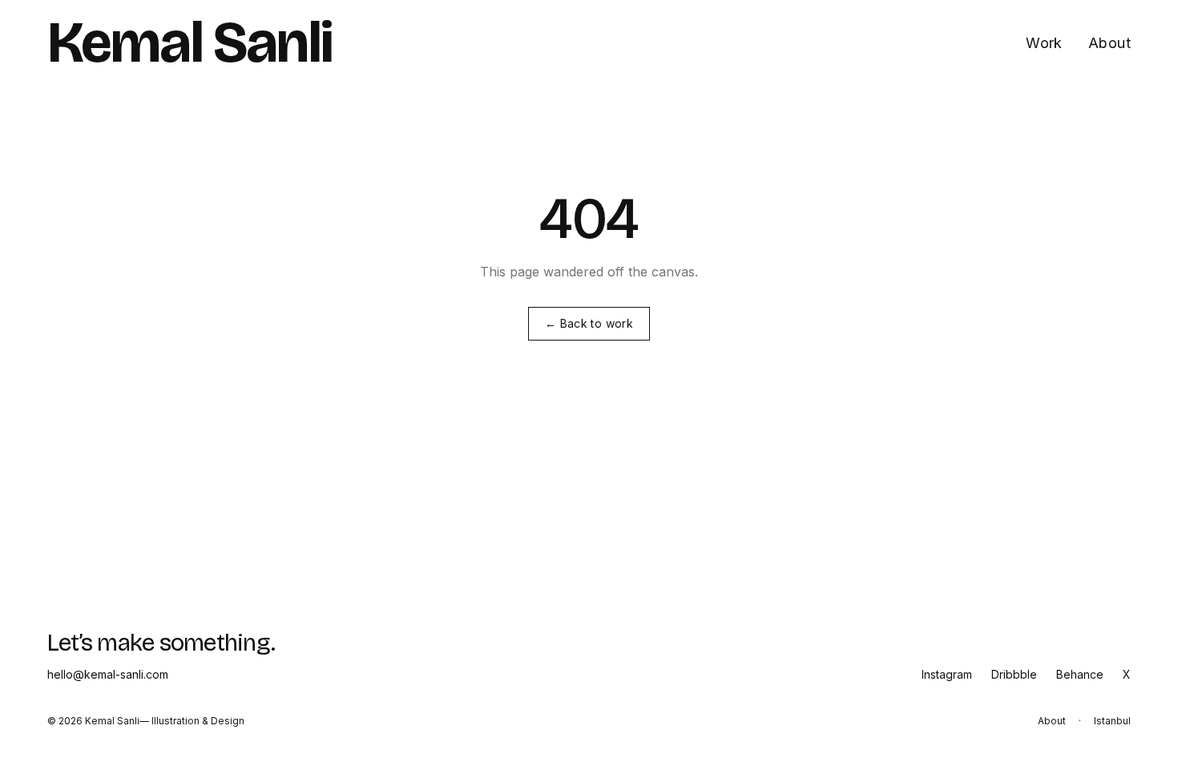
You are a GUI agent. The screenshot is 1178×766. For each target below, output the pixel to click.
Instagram (947, 674)
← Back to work (589, 323)
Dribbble (1014, 674)
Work (1044, 42)
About (1109, 42)
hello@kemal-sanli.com (107, 674)
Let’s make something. (161, 642)
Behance (1079, 674)
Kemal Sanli (189, 43)
